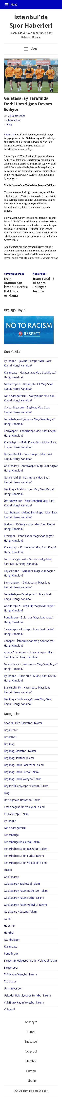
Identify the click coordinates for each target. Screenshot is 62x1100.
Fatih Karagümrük (15, 828)
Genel (7, 918)
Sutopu (31, 1071)
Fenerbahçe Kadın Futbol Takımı (24, 856)
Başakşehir (11, 730)
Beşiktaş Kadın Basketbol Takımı (24, 765)
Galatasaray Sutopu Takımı (20, 911)
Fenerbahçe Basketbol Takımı (22, 842)
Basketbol (10, 737)
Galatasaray (11, 877)
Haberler (9, 925)
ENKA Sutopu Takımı (16, 814)
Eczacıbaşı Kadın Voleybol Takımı (24, 807)
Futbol (8, 870)
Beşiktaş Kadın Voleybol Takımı (23, 779)
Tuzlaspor (10, 981)
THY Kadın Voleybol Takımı (20, 974)
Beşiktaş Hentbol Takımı (19, 758)
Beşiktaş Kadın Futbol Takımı (21, 772)
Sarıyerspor (11, 967)
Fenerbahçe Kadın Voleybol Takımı (25, 863)
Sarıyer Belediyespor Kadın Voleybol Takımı (31, 960)
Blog (9, 124)
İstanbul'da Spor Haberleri (31, 21)
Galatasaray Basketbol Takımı (22, 883)
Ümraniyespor (13, 988)
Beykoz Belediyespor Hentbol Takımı (26, 786)
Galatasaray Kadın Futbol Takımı (24, 898)
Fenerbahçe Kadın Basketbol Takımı (26, 849)
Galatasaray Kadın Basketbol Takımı (26, 891)
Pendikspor (11, 953)
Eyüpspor (10, 821)
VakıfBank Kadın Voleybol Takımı (24, 1002)
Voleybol (9, 1009)
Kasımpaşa (11, 946)
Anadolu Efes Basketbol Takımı (23, 723)
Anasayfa (31, 1022)
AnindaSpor (14, 120)
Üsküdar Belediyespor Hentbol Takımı (27, 995)
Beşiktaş (9, 744)
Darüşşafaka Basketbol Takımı (22, 800)
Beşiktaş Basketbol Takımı (20, 751)
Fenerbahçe (11, 835)
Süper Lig (9, 134)
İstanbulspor (12, 939)
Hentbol (9, 932)
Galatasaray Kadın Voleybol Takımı (25, 905)
